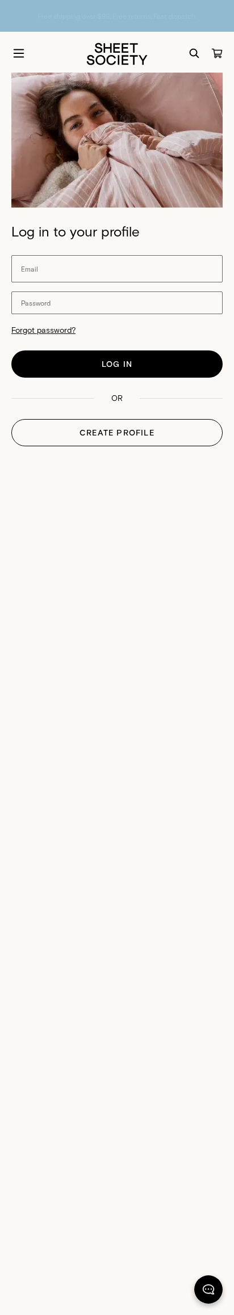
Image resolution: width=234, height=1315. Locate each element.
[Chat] (208, 1291)
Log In (117, 364)
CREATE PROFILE (117, 432)
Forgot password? (43, 330)
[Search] (194, 53)
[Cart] (217, 53)
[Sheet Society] (117, 53)
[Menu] (18, 53)
